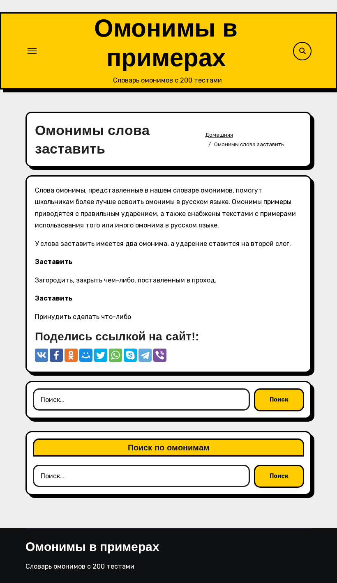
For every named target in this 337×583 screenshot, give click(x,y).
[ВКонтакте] (41, 355)
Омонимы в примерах (92, 546)
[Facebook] (56, 355)
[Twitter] (100, 355)
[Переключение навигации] (32, 51)
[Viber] (159, 355)
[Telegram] (145, 355)
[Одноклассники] (71, 355)
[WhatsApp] (115, 355)
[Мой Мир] (85, 355)
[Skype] (130, 355)
